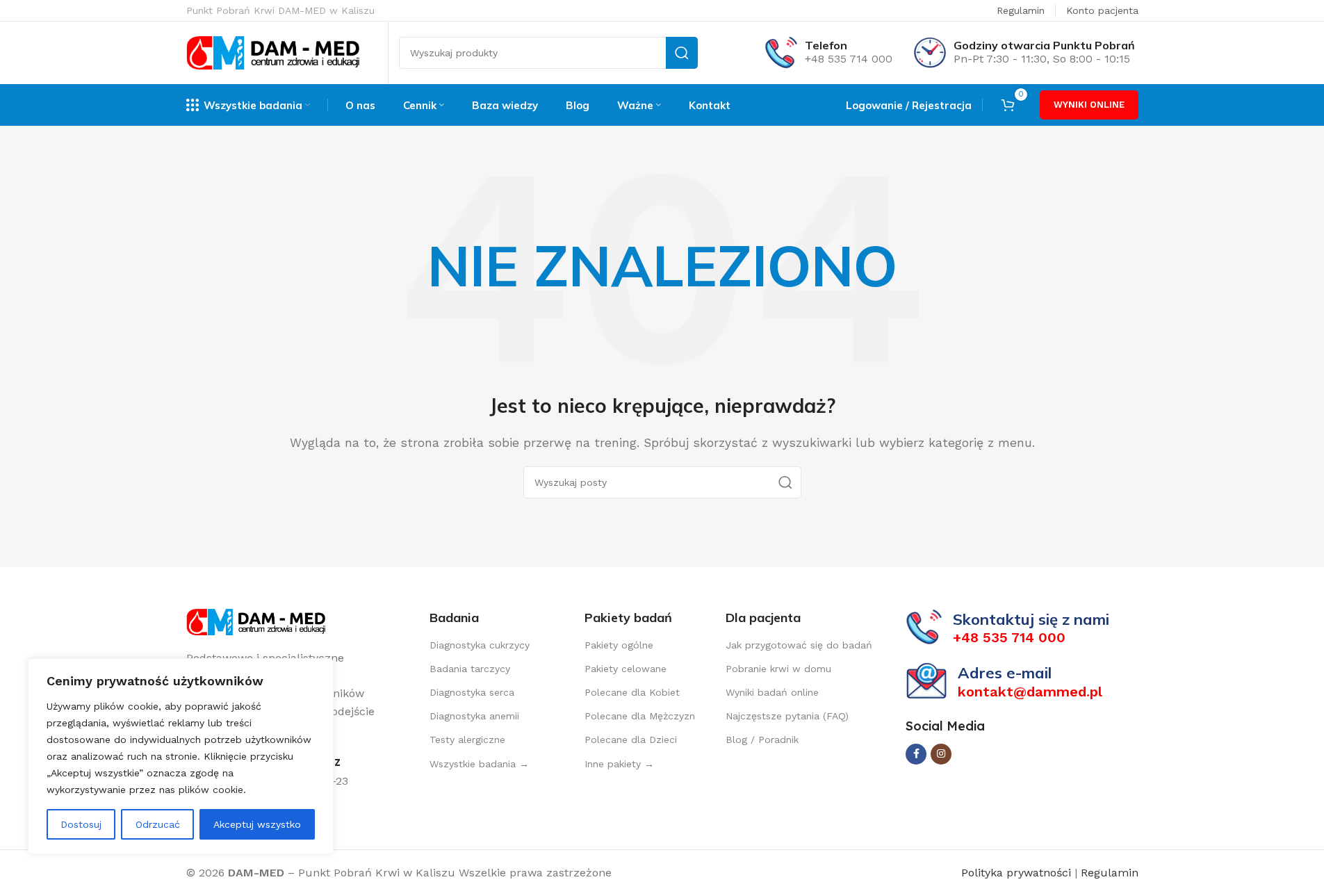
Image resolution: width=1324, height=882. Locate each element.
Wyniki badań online (772, 692)
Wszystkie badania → (479, 763)
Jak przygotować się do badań (799, 645)
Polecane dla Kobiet (632, 692)
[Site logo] (273, 51)
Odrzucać (158, 824)
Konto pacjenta (1102, 10)
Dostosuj (80, 824)
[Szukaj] (682, 53)
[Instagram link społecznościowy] (941, 754)
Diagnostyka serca (472, 692)
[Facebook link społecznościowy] (916, 754)
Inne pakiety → (619, 763)
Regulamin (1021, 10)
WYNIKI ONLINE (1089, 104)
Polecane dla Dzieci (631, 739)
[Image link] (255, 621)
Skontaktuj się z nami (1031, 619)
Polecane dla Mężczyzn (640, 715)
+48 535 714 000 (848, 58)
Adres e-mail (1005, 673)
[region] (181, 756)
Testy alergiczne (467, 739)
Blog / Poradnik (762, 739)
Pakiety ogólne (619, 645)
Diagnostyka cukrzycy (480, 645)
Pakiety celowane (626, 668)
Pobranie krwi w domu (778, 668)
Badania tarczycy (470, 668)
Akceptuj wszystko (257, 824)
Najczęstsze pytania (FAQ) (787, 715)
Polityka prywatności (1017, 872)
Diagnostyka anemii (474, 715)
